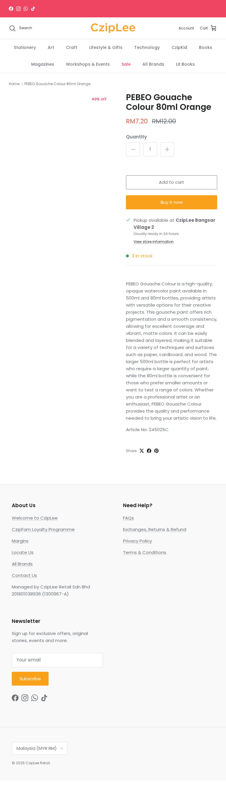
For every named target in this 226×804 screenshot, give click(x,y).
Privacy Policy (137, 541)
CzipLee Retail (38, 762)
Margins (20, 541)
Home (14, 83)
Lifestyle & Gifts (105, 47)
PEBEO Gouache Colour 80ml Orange (57, 83)
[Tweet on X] (141, 451)
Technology (147, 47)
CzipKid (179, 47)
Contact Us (24, 575)
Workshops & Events (88, 64)
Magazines (42, 64)
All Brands (153, 64)
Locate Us (23, 552)
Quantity (136, 137)
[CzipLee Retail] (113, 28)
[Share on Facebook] (149, 451)
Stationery (25, 47)
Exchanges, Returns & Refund (154, 529)
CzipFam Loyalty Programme (43, 529)
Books (205, 47)
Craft (71, 47)
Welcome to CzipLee (35, 518)
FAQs (128, 518)
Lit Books (185, 64)
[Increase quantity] (167, 149)
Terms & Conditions (144, 552)
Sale (126, 64)
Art (51, 47)
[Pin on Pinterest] (156, 451)
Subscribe (30, 679)
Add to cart (171, 182)
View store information (154, 241)
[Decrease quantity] (133, 149)
